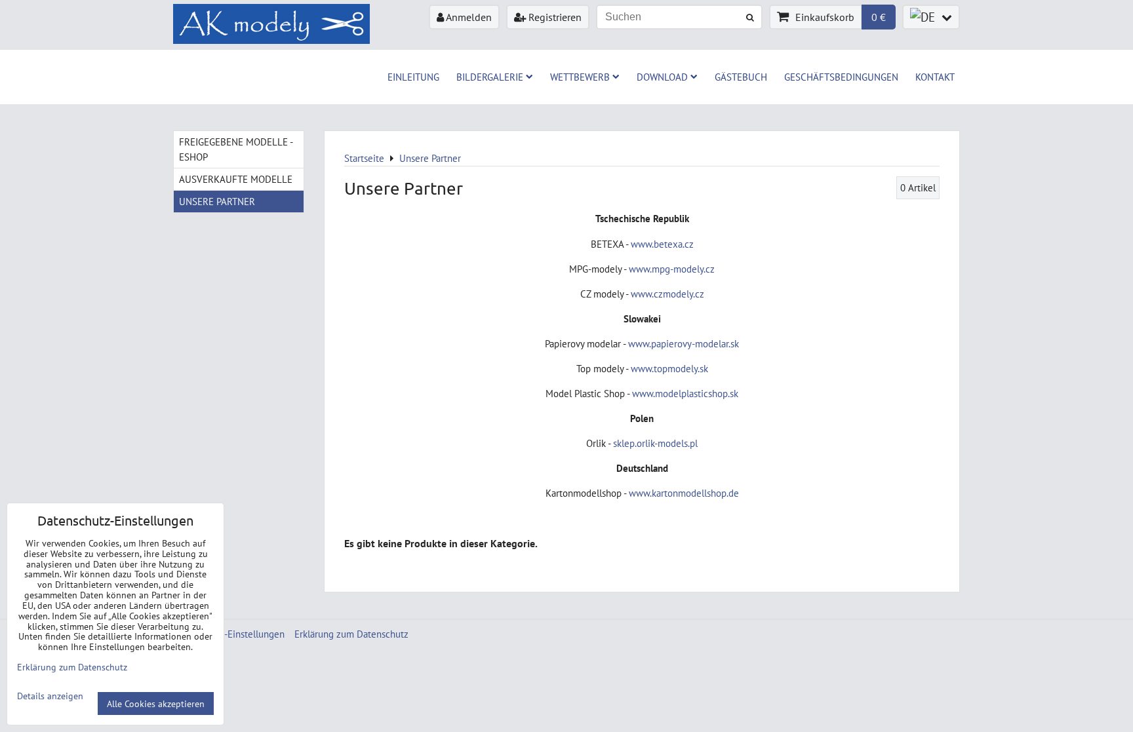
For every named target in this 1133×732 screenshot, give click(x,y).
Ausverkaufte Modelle (235, 178)
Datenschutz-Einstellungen (229, 633)
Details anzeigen (50, 696)
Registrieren (554, 17)
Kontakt (935, 76)
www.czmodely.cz (667, 293)
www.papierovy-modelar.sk (683, 343)
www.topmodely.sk (669, 368)
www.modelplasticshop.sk (685, 393)
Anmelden (468, 17)
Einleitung (413, 76)
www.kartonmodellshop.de (684, 492)
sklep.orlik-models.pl (655, 443)
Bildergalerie (489, 76)
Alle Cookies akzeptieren (156, 703)
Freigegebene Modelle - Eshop (236, 149)
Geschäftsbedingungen (841, 76)
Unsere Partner (217, 201)
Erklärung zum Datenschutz (351, 633)
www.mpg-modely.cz (672, 268)
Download (662, 76)
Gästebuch (741, 76)
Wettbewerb (580, 76)
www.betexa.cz (662, 243)
